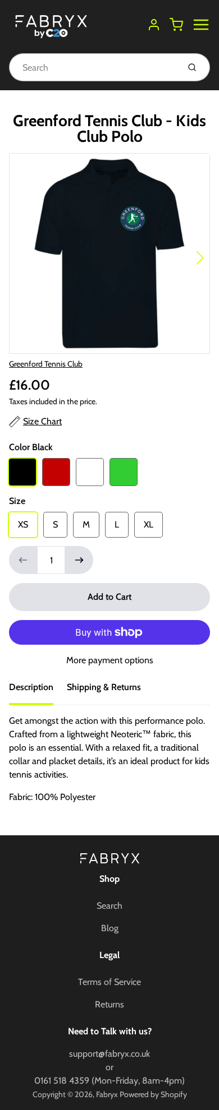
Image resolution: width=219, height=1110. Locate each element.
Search (109, 905)
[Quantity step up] (79, 560)
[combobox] (93, 67)
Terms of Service (109, 982)
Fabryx (107, 1094)
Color (31, 447)
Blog (109, 928)
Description (31, 687)
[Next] (200, 258)
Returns (109, 1004)
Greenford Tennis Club (46, 364)
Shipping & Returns (104, 687)
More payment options (109, 660)
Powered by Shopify (153, 1094)
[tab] (38, 690)
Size (17, 501)
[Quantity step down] (23, 560)
